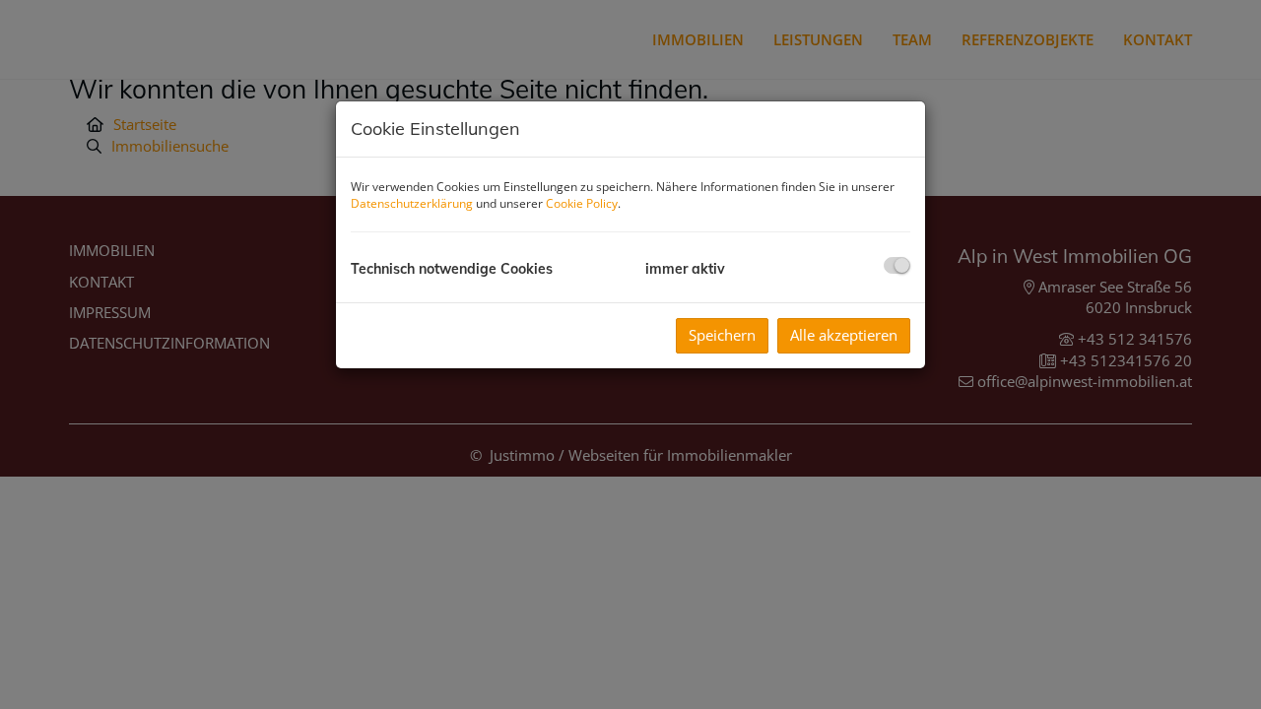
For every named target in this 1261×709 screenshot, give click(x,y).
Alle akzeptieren (843, 335)
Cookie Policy (582, 203)
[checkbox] (897, 265)
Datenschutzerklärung (412, 203)
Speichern (722, 335)
